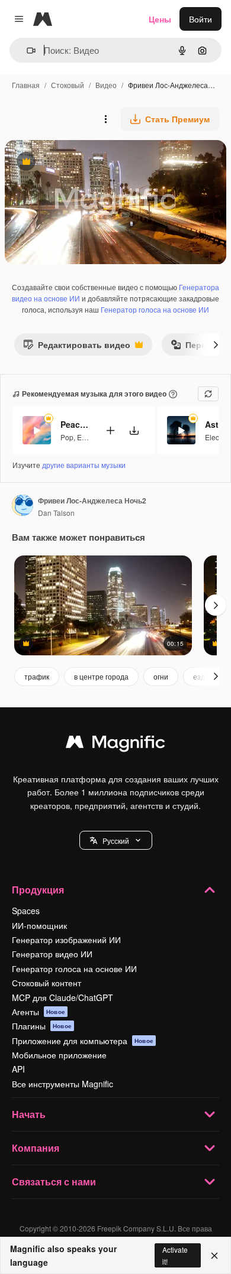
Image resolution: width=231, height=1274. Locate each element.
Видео (106, 85)
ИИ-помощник (39, 925)
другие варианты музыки (84, 465)
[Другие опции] (105, 119)
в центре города (101, 676)
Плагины (42, 1026)
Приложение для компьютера (82, 1040)
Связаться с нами (54, 1181)
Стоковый (67, 85)
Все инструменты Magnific (62, 1084)
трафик (36, 676)
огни (160, 676)
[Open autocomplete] (26, 50)
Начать (29, 1114)
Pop (66, 437)
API (18, 1069)
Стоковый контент (46, 983)
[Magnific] (115, 744)
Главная (26, 85)
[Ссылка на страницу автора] (22, 506)
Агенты (38, 1012)
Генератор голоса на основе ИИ (155, 309)
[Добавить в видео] (110, 430)
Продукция (38, 889)
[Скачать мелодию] (134, 430)
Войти (200, 19)
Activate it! (175, 1255)
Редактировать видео (76, 347)
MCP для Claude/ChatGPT (62, 997)
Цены (160, 19)
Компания (35, 1148)
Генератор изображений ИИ (66, 939)
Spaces (26, 910)
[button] (115, 840)
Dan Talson (56, 513)
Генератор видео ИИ (52, 954)
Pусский (115, 841)
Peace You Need (75, 424)
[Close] (214, 1256)
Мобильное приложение (59, 1055)
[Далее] (215, 344)
